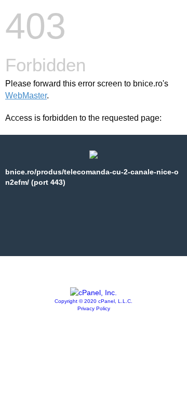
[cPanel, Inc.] (93, 292)
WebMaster (26, 95)
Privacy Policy (93, 308)
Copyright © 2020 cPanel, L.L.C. (93, 301)
